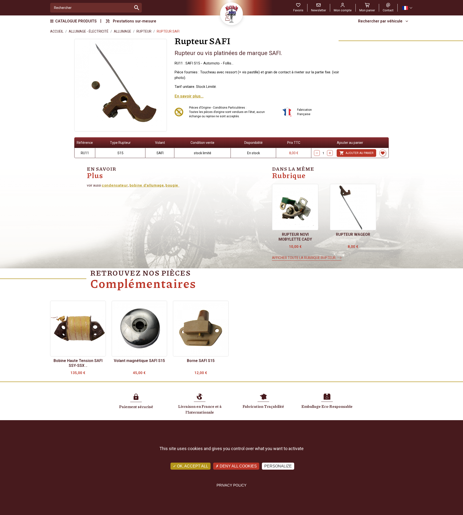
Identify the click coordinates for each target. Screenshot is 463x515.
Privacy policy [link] (231, 485)
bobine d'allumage (146, 185)
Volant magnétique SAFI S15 (139, 360)
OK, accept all (192, 466)
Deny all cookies (238, 466)
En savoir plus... (189, 96)
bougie (171, 185)
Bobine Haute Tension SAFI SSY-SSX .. (78, 363)
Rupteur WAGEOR (353, 234)
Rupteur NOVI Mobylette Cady (295, 237)
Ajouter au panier (356, 153)
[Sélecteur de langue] (407, 8)
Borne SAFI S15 (201, 360)
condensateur (115, 185)
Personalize (278, 466)
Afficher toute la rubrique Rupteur (304, 258)
